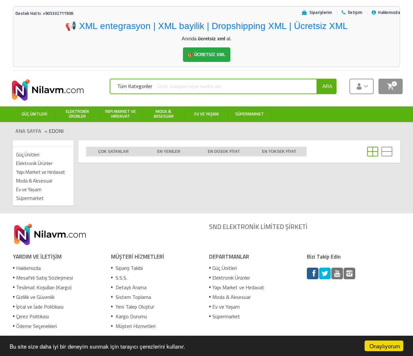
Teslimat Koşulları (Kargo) (44, 287)
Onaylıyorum (384, 346)
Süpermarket (30, 198)
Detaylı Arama (130, 287)
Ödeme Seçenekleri (36, 326)
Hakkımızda (28, 268)
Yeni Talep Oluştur (134, 307)
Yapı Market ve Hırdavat (40, 172)
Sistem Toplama (132, 297)
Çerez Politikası (32, 316)
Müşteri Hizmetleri (135, 326)
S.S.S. (120, 278)
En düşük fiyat (224, 151)
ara (327, 86)
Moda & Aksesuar (34, 180)
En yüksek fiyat (279, 151)
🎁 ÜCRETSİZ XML (207, 54)
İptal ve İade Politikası (40, 307)
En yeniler (168, 151)
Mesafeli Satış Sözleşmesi (44, 278)
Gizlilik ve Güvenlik (35, 297)
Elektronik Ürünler (34, 163)
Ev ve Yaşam (29, 189)
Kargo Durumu (130, 316)
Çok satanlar (113, 151)
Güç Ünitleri (27, 154)
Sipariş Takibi (128, 268)
